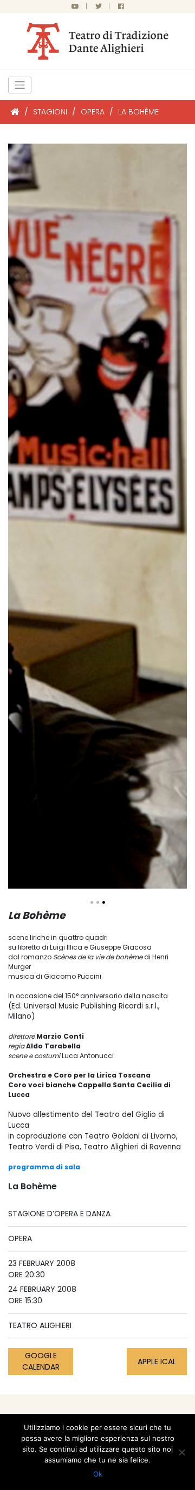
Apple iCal (157, 1361)
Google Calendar (41, 1361)
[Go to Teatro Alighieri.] (15, 111)
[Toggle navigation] (19, 85)
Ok (97, 1473)
